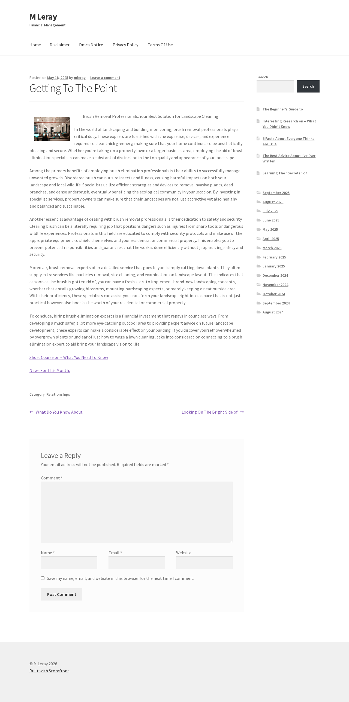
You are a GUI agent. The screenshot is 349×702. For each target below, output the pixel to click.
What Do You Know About (59, 412)
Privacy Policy (125, 44)
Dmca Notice (91, 44)
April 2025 (271, 238)
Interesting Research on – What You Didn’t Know (289, 124)
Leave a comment (105, 77)
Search (262, 77)
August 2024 (273, 312)
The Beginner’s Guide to (283, 109)
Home (35, 44)
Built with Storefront (49, 670)
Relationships (58, 394)
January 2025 (274, 266)
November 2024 (275, 284)
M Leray (43, 16)
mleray (80, 77)
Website (183, 552)
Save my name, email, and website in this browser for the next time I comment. (120, 578)
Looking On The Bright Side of (210, 412)
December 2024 (275, 275)
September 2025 (276, 192)
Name (48, 552)
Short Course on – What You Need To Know (68, 357)
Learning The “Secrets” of (285, 173)
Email (115, 552)
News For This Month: (49, 370)
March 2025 (272, 247)
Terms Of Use (160, 44)
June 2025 (271, 220)
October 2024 (274, 293)
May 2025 (270, 229)
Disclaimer (60, 44)
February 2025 (274, 257)
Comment (52, 478)
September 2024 (276, 303)
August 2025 (273, 201)
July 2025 (270, 210)
